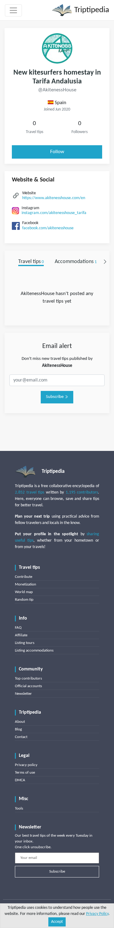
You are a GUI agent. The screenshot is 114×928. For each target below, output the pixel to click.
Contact (21, 737)
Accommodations (76, 261)
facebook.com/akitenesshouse (48, 228)
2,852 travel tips (29, 492)
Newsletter (23, 694)
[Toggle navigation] (13, 10)
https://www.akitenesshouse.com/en (53, 198)
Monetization (25, 584)
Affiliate (21, 635)
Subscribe (55, 397)
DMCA (20, 780)
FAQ (18, 628)
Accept (57, 922)
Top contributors (28, 678)
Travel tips (31, 261)
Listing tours (24, 643)
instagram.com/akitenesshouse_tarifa (54, 213)
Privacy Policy (97, 914)
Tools (19, 808)
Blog (18, 729)
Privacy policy (26, 765)
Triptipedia (90, 10)
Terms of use (25, 773)
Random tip (24, 600)
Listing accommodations (34, 650)
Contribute (23, 577)
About (20, 722)
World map (24, 592)
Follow (57, 151)
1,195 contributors (82, 492)
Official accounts (28, 686)
